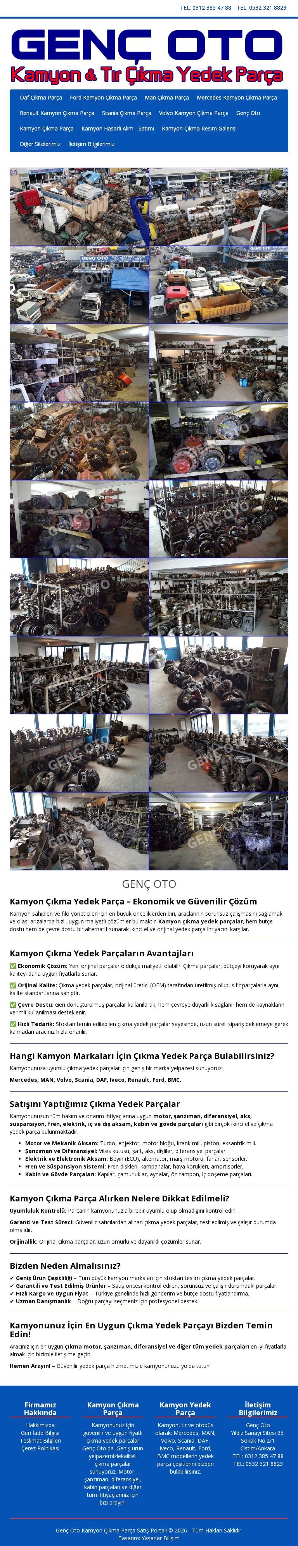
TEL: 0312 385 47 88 (205, 7)
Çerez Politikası (40, 1448)
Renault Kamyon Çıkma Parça (57, 113)
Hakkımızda (40, 1425)
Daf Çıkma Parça (41, 97)
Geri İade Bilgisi (40, 1432)
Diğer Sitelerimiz (40, 144)
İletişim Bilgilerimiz (91, 144)
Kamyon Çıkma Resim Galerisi (199, 128)
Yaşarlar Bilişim (161, 1538)
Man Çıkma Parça (167, 97)
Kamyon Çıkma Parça (47, 128)
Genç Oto (248, 113)
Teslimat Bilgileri (40, 1440)
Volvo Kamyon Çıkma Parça (194, 113)
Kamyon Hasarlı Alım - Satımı (117, 128)
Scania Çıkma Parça (126, 113)
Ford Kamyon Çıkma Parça (103, 97)
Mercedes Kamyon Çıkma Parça (237, 97)
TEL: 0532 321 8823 (261, 7)
